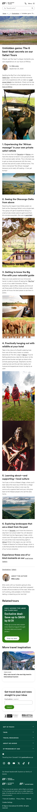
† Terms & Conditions (8, 799)
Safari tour (5, 77)
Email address (11, 699)
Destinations (15, 13)
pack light (28, 215)
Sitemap (28, 799)
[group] (15, 624)
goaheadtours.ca (27, 757)
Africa (4, 542)
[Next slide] (34, 667)
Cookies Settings (7, 802)
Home (4, 13)
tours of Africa (7, 87)
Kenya (28, 154)
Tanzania (20, 154)
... (9, 13)
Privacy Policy (20, 799)
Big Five (31, 281)
